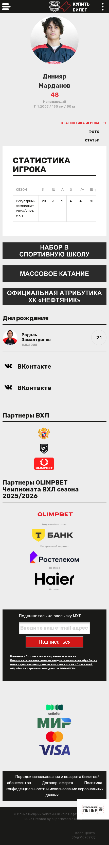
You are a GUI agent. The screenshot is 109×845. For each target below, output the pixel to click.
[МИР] (54, 723)
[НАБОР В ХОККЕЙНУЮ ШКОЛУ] (54, 250)
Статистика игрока (80, 123)
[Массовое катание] (54, 273)
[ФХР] (44, 433)
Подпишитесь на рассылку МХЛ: (50, 616)
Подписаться (54, 642)
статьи (92, 140)
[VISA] (54, 750)
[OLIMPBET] (44, 463)
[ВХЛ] (44, 448)
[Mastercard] (54, 736)
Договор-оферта (57, 783)
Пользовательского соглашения (33, 660)
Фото (93, 132)
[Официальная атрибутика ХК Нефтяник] (54, 296)
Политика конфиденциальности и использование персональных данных (54, 789)
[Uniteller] (54, 709)
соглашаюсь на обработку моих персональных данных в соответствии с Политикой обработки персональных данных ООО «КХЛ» (53, 664)
